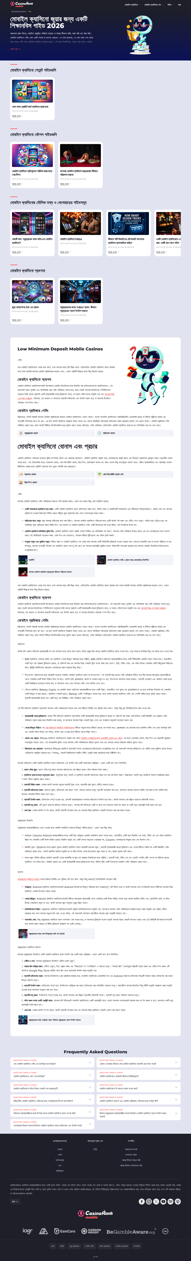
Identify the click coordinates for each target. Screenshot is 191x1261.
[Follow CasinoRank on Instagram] (149, 1202)
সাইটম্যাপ (60, 1171)
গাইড (169, 4)
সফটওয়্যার (60, 1160)
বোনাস (59, 1149)
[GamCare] (64, 1231)
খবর (179, 4)
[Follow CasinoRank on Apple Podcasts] (178, 1202)
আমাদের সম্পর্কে (131, 1149)
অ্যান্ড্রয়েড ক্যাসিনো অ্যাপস (28, 879)
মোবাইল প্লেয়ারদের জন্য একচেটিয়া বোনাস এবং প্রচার (101, 738)
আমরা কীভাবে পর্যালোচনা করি (131, 1165)
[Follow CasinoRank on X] (156, 1202)
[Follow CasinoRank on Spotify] (171, 1202)
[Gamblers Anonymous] (43, 1231)
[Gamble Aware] (131, 1231)
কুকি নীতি (95, 1257)
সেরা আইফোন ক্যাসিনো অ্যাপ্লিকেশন (59, 727)
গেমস (60, 1154)
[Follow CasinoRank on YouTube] (163, 1202)
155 (95, 1149)
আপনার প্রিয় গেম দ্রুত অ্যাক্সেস (153, 608)
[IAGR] (28, 1231)
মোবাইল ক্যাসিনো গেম (152, 4)
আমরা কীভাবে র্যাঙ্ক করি (131, 1160)
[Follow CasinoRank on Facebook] (142, 1202)
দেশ (59, 1165)
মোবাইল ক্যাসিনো (131, 4)
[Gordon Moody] (91, 1231)
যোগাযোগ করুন (131, 1154)
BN (13, 1201)
